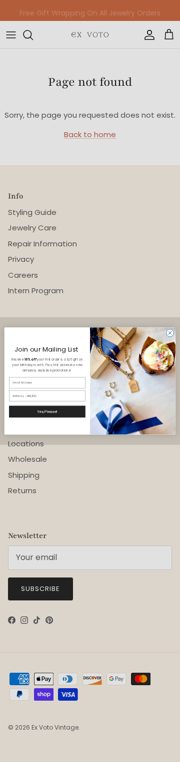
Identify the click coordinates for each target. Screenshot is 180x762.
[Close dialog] (170, 333)
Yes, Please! (47, 411)
